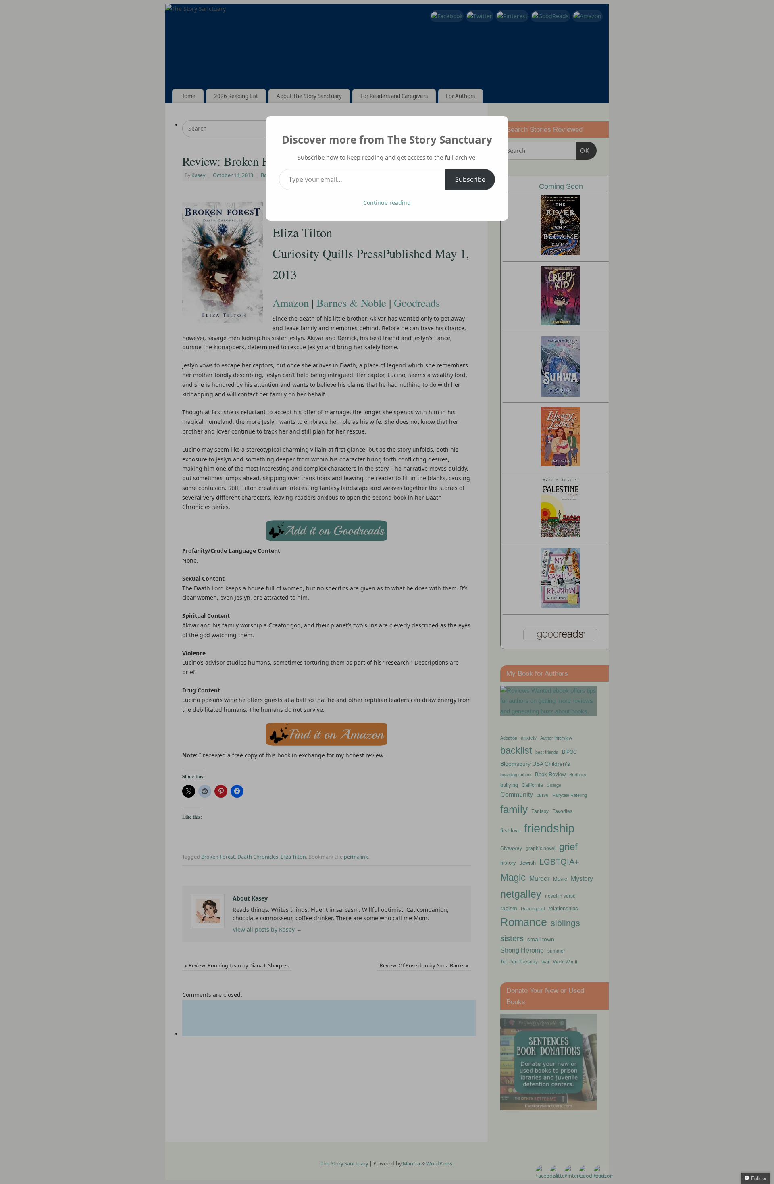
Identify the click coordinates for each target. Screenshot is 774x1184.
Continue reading (387, 202)
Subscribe (470, 179)
